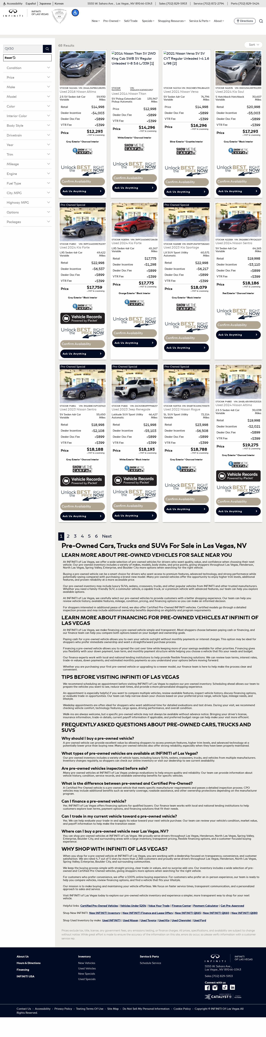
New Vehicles (86, 963)
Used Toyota (148, 920)
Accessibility (42, 1008)
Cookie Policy (182, 1008)
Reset (9, 57)
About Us (23, 956)
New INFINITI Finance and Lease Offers (148, 913)
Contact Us (24, 1008)
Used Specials (87, 979)
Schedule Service (150, 963)
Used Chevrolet (181, 920)
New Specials (86, 973)
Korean (59, 3)
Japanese (45, 3)
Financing (23, 969)
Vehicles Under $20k (133, 905)
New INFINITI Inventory (104, 913)
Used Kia (163, 920)
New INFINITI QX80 (244, 913)
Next (107, 536)
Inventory (84, 956)
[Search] (47, 49)
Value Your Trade (159, 905)
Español (31, 3)
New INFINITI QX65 (188, 913)
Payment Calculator (205, 905)
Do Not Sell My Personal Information (146, 1008)
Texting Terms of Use (89, 1008)
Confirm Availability (76, 181)
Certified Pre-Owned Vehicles (99, 905)
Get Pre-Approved (232, 905)
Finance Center (181, 905)
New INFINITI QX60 (216, 913)
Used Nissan (130, 920)
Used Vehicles (87, 968)
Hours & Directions (29, 963)
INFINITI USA (25, 976)
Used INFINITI (111, 920)
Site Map (113, 1008)
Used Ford (199, 920)
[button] (12, 3)
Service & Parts (149, 956)
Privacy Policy (63, 1008)
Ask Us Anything (74, 191)
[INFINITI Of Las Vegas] (25, 12)
